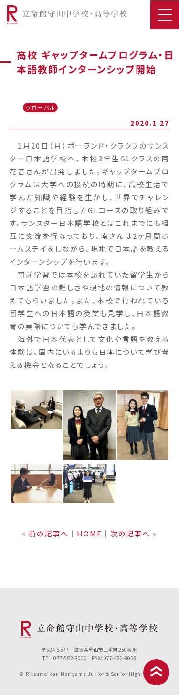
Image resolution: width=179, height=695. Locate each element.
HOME (89, 533)
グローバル (40, 107)
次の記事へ (130, 533)
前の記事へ (49, 533)
